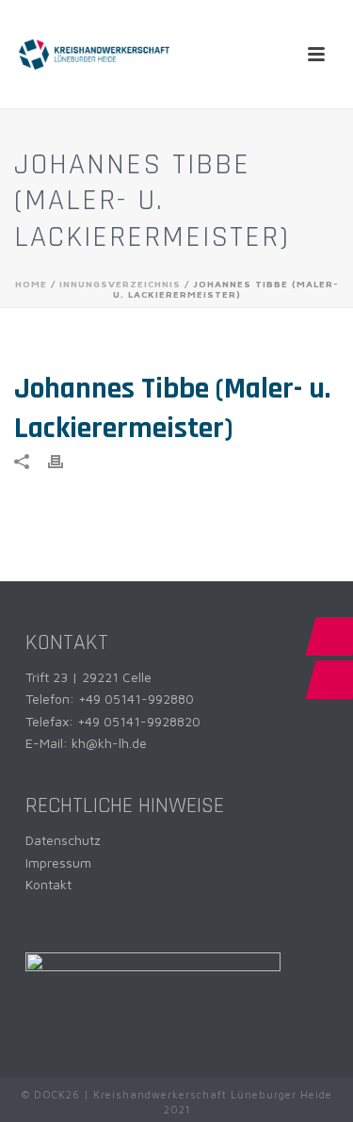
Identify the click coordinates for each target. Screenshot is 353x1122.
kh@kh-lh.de (109, 743)
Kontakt (48, 884)
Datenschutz (63, 840)
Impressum (58, 862)
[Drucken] (65, 460)
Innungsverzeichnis (120, 283)
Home (31, 283)
